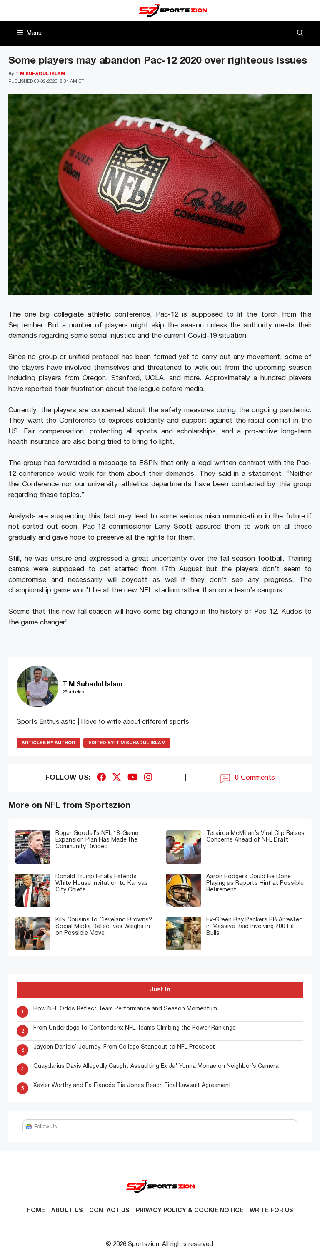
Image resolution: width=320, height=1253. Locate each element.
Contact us (109, 1210)
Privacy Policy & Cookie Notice (189, 1210)
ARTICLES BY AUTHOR (48, 743)
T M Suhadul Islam (126, 743)
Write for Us (271, 1210)
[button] (300, 33)
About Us (67, 1210)
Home (36, 1210)
